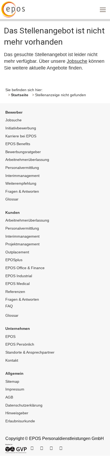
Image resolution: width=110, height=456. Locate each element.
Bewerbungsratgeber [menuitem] (23, 152)
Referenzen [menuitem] (15, 291)
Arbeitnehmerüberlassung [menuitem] (27, 159)
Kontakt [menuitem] (11, 360)
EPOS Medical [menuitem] (17, 283)
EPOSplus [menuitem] (13, 260)
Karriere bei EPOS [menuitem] (20, 136)
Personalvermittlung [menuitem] (22, 167)
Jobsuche (77, 61)
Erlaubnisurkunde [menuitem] (20, 421)
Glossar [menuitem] (11, 199)
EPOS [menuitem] (10, 336)
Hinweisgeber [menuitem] (16, 413)
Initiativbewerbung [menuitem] (20, 128)
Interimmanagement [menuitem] (22, 175)
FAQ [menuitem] (9, 306)
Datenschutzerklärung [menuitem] (23, 405)
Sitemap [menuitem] (12, 381)
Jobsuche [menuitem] (13, 120)
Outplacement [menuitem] (17, 252)
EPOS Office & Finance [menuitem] (25, 268)
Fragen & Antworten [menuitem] (22, 191)
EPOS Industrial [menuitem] (18, 276)
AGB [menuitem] (9, 397)
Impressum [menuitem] (14, 389)
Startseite (19, 95)
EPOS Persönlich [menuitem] (19, 344)
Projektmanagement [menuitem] (22, 244)
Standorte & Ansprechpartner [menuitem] (29, 352)
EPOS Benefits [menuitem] (17, 144)
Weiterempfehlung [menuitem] (20, 183)
